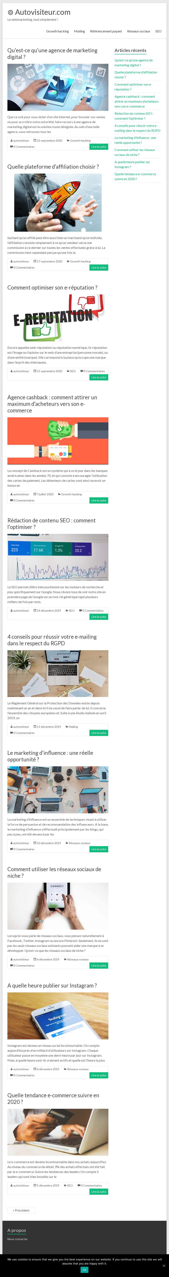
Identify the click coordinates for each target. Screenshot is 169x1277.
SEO (158, 31)
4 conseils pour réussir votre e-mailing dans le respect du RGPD (52, 640)
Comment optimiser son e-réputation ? (52, 287)
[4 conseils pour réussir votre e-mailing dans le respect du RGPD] (57, 652)
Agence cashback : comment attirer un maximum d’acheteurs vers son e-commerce (52, 404)
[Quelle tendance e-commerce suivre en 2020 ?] (57, 1111)
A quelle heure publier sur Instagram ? (52, 985)
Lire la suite (99, 146)
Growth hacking (57, 31)
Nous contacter (17, 1239)
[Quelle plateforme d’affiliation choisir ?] (58, 175)
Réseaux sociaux (138, 31)
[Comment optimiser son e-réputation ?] (57, 296)
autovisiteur (21, 140)
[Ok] (164, 1266)
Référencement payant (106, 31)
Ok (84, 1269)
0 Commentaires (24, 146)
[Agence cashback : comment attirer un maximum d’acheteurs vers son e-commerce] (57, 419)
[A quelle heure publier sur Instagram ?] (57, 994)
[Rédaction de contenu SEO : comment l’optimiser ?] (57, 536)
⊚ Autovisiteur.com (38, 11)
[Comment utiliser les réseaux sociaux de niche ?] (57, 885)
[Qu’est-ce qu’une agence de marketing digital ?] (57, 66)
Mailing (79, 31)
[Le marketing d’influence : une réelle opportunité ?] (57, 768)
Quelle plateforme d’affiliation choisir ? (53, 166)
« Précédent (21, 1210)
